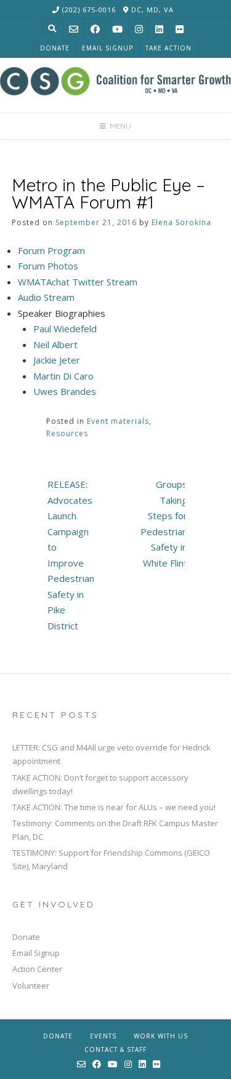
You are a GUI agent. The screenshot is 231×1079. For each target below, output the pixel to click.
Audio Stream (46, 297)
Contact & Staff (115, 1049)
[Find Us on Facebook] (95, 29)
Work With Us (161, 1036)
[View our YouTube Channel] (117, 29)
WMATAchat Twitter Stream (77, 282)
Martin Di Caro (63, 376)
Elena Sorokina (181, 222)
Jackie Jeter (56, 360)
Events (103, 1036)
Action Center (37, 968)
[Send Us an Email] (73, 29)
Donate (55, 48)
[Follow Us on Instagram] (139, 29)
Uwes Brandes (64, 391)
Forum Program (51, 250)
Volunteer (30, 985)
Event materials (118, 421)
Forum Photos (48, 266)
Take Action (168, 48)
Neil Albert (55, 344)
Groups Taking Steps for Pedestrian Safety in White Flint (163, 523)
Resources (67, 433)
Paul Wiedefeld (65, 328)
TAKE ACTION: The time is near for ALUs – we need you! (114, 807)
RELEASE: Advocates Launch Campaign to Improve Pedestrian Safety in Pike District (70, 555)
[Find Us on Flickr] (179, 29)
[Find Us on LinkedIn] (159, 29)
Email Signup (107, 48)
